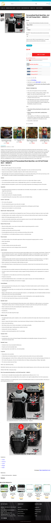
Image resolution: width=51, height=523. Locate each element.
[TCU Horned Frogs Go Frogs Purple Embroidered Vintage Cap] (6, 132)
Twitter (3, 459)
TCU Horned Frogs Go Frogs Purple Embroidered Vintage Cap (6, 140)
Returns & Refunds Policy (23, 509)
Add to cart (41, 54)
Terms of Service (21, 513)
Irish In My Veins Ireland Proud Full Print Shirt (47, 494)
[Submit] (36, 4)
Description (3, 146)
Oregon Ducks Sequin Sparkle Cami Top (19, 140)
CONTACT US (32, 8)
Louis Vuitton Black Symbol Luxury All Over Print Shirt (21, 495)
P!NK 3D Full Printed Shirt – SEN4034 (9, 475)
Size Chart (28, 32)
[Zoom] (6, 32)
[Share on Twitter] (29, 78)
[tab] (3, 147)
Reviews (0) (8, 146)
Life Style (18, 8)
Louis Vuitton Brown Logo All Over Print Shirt (29, 494)
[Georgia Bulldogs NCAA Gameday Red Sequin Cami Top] (44, 132)
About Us (19, 507)
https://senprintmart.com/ (44, 470)
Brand (13, 146)
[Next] (23, 23)
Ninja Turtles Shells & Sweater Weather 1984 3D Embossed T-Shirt (32, 140)
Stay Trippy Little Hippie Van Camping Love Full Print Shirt (38, 495)
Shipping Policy (38, 509)
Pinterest (4, 461)
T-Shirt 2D (3, 8)
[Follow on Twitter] (4, 518)
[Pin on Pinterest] (33, 78)
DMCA (36, 513)
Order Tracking (39, 8)
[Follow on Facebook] (1, 518)
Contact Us (37, 507)
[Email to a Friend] (31, 78)
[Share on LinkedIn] (35, 78)
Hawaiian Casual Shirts (10, 8)
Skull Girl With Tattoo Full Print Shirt (12, 494)
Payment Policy (38, 511)
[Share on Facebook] (27, 78)
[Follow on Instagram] (2, 518)
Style (27, 28)
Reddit (3, 467)
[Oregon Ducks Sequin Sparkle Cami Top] (19, 132)
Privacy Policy (20, 511)
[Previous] (6, 23)
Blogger (3, 465)
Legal (36, 515)
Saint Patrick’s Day (25, 8)
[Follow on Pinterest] (5, 518)
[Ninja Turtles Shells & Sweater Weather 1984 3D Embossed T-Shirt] (32, 132)
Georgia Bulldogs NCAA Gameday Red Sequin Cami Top (44, 140)
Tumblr (3, 463)
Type (27, 23)
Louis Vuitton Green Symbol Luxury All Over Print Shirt (4, 495)
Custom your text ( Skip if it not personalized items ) (35, 39)
